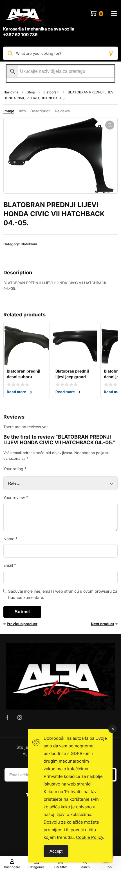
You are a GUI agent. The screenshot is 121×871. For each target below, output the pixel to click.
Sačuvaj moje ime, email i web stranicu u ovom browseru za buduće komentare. (62, 594)
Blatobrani (51, 92)
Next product (102, 623)
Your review (15, 497)
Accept (56, 851)
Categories (36, 867)
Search (85, 867)
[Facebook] (7, 717)
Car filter (60, 867)
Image (8, 111)
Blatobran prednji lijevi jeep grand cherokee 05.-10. (72, 377)
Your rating (14, 468)
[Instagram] (19, 717)
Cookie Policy (89, 837)
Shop (31, 92)
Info (22, 111)
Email (9, 565)
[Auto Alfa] (24, 13)
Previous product (22, 623)
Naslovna (10, 92)
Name (10, 538)
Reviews (62, 111)
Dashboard (12, 867)
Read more (16, 391)
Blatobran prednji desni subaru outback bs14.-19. (24, 377)
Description (40, 111)
